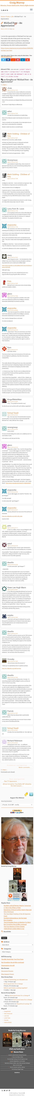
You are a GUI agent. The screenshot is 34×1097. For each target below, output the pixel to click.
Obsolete (6, 1020)
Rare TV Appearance (9, 781)
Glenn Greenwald (8, 1013)
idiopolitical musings (22, 1004)
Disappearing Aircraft (8, 965)
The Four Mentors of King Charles (14, 926)
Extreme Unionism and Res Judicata (17, 1067)
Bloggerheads (7, 1011)
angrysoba (11, 225)
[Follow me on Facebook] (7, 10)
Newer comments (25, 767)
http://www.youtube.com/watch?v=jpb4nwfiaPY (18, 483)
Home (3, 16)
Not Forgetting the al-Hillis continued (15, 924)
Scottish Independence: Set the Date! (15, 918)
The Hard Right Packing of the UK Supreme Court (17, 1059)
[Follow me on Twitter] (6, 10)
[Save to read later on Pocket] (18, 59)
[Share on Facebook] (8, 59)
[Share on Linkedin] (22, 59)
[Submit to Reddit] (13, 59)
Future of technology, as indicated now (16, 979)
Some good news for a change (13, 984)
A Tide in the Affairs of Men (12, 907)
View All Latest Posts (6, 56)
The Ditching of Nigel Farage (17, 1069)
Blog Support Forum (7, 974)
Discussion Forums (7, 971)
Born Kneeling (8, 920)
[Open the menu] (31, 9)
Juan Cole (6, 1015)
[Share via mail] (27, 59)
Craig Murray (17, 2)
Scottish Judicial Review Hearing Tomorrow (17, 905)
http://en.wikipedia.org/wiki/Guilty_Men (12, 516)
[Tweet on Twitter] (3, 59)
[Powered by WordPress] (24, 1092)
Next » (5, 85)
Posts (8, 16)
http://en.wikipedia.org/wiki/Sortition (11, 668)
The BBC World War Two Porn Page (12, 959)
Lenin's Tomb (7, 1018)
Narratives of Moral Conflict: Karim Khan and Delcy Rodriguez (17, 1063)
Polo (9, 281)
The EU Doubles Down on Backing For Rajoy (17, 922)
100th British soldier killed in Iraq (14, 928)
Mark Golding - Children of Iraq (18, 135)
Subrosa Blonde (7, 1022)
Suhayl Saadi (12, 413)
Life (12, 16)
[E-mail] (4, 10)
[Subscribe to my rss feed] (2, 10)
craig (13, 29)
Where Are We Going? (17, 1065)
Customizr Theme (20, 1095)
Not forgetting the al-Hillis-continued (12, 962)
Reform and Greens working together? (15, 988)
